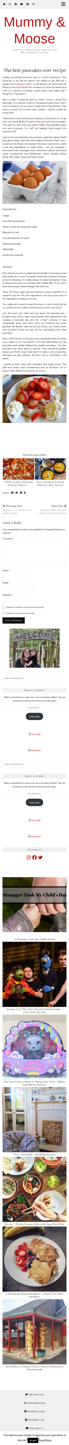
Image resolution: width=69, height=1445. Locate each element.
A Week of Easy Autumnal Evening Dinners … (18, 484)
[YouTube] (21, 4)
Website (7, 594)
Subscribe (34, 716)
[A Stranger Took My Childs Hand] (34, 904)
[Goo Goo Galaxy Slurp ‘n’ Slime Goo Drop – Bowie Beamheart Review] (34, 1047)
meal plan (41, 121)
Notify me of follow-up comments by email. (25, 607)
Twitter (36, 1394)
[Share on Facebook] (12, 492)
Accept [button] (32, 1440)
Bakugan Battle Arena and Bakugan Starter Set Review (52, 509)
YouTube (36, 1428)
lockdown (20, 83)
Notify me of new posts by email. (20, 613)
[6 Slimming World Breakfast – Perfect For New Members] (34, 1259)
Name (6, 570)
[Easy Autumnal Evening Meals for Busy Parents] (50, 469)
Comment (9, 538)
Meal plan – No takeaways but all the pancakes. (17, 509)
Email (6, 582)
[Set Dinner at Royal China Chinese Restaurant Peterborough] (34, 1331)
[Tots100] (34, 734)
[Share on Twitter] (17, 492)
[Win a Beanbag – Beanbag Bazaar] (34, 1119)
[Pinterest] (15, 4)
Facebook (36, 1411)
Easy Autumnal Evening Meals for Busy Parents (50, 484)
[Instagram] (10, 4)
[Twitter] (4, 4)
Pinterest (35, 1420)
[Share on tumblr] (25, 492)
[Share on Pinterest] (21, 492)
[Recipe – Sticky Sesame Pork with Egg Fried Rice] (34, 1189)
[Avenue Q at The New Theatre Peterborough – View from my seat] (34, 974)
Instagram (35, 1403)
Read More (45, 1440)
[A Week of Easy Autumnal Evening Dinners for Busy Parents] (18, 469)
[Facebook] (27, 4)
